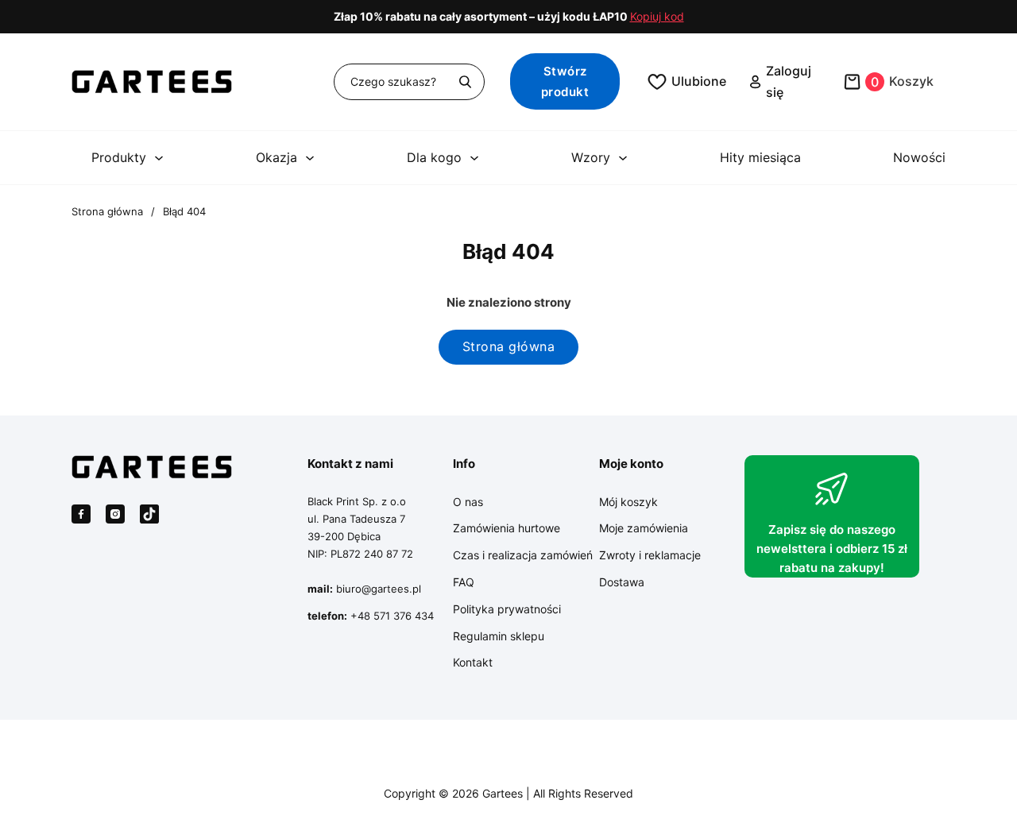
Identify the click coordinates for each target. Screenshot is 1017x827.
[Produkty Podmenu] (159, 158)
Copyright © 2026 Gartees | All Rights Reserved (508, 793)
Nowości (919, 157)
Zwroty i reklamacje (650, 555)
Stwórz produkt (565, 81)
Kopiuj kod (657, 16)
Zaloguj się (788, 81)
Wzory (590, 157)
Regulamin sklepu (498, 636)
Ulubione (698, 81)
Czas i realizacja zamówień (523, 555)
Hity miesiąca (760, 157)
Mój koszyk (628, 501)
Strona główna (107, 211)
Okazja (276, 157)
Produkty (118, 157)
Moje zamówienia (643, 528)
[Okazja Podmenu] (310, 158)
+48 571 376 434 (392, 615)
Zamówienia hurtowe (506, 528)
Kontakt (473, 662)
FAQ (463, 582)
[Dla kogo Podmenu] (474, 158)
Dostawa (621, 582)
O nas (468, 501)
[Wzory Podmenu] (623, 158)
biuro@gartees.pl (378, 588)
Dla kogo (434, 157)
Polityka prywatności (507, 609)
